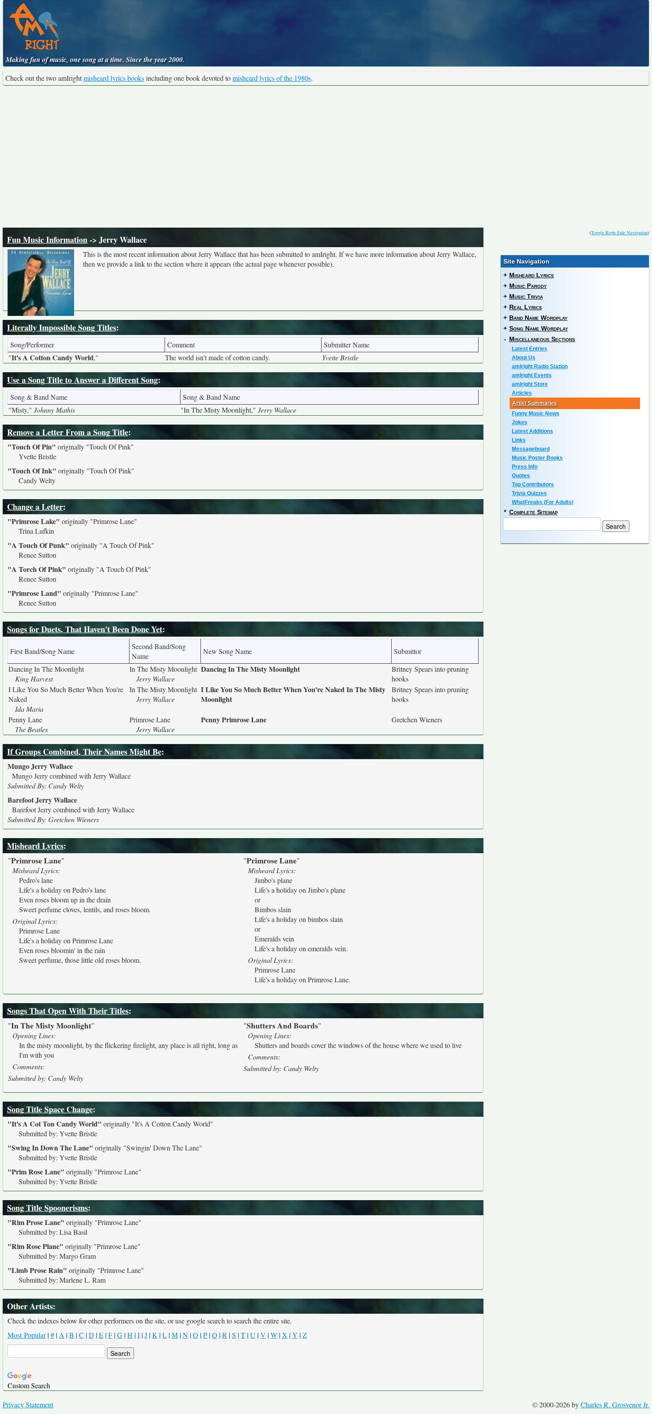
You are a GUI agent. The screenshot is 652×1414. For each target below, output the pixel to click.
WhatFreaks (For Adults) (542, 502)
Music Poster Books (537, 458)
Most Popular (27, 1334)
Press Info (525, 467)
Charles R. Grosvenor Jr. (615, 1404)
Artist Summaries (534, 403)
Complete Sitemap (533, 512)
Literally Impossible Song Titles (61, 327)
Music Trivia (526, 296)
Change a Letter (35, 506)
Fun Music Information (47, 239)
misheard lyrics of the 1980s (271, 78)
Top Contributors (533, 484)
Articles (522, 393)
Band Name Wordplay (538, 317)
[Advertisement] (326, 157)
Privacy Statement (28, 1404)
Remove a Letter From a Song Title (67, 432)
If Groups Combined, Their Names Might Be (84, 751)
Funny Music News (535, 413)
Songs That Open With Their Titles (68, 1010)
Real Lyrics (525, 307)
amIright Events (532, 375)
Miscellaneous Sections (542, 339)
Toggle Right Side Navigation (619, 232)
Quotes (521, 476)
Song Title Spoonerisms (47, 1207)
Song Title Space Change (50, 1109)
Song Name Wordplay (538, 328)
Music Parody (528, 285)
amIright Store (530, 384)
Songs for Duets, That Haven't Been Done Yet (84, 629)
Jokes (519, 422)
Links (519, 440)
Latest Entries (529, 349)
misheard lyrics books (113, 78)
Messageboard (531, 449)
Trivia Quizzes (529, 493)
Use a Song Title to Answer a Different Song (82, 380)
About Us (523, 357)
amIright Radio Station (540, 366)
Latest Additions (532, 431)
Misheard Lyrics (35, 845)
